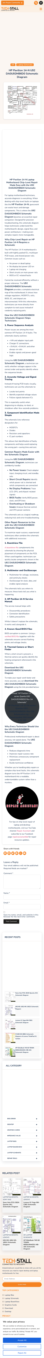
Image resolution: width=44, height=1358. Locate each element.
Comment (8, 873)
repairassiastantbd (20, 837)
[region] (22, 1338)
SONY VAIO (7, 1199)
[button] (36, 3)
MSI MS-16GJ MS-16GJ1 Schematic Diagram (10, 1242)
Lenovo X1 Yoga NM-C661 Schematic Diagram (31, 1204)
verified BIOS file (12, 636)
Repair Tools (22, 1158)
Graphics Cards (22, 1130)
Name (7, 893)
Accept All (22, 1340)
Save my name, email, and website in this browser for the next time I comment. (21, 916)
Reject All (22, 1353)
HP (13, 64)
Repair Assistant (24, 831)
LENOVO (26, 1199)
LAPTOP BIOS (22, 1141)
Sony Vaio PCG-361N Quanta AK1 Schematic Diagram (11, 1204)
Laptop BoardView (22, 1147)
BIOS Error (22, 1118)
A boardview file (12, 547)
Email (7, 903)
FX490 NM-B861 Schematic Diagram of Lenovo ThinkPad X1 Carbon (26, 1036)
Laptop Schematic (25, 64)
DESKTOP (22, 1124)
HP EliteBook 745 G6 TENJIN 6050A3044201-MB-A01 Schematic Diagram (24, 1050)
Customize (22, 1346)
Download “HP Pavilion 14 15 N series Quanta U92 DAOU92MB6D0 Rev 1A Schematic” (22, 707)
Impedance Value (22, 1135)
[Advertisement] (22, 37)
